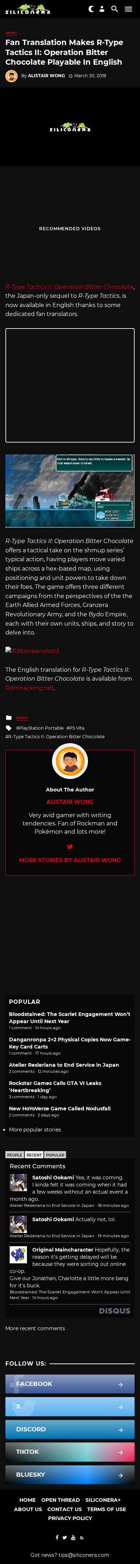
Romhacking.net (29, 688)
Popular (55, 1155)
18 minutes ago (113, 1205)
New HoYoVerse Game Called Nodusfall (60, 1108)
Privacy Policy (70, 1518)
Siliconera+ (103, 1500)
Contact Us (64, 1509)
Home (27, 1500)
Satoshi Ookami (53, 1177)
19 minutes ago (113, 1235)
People (14, 1155)
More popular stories (35, 1129)
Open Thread (60, 1500)
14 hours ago (45, 1297)
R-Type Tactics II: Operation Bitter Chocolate (56, 736)
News (11, 33)
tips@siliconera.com (84, 1555)
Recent (34, 1155)
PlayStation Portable (41, 728)
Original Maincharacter (62, 1250)
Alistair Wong (46, 75)
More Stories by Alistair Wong (70, 860)
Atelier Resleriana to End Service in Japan (64, 1065)
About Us (28, 1509)
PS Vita (76, 728)
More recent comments (35, 1328)
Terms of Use (106, 1509)
